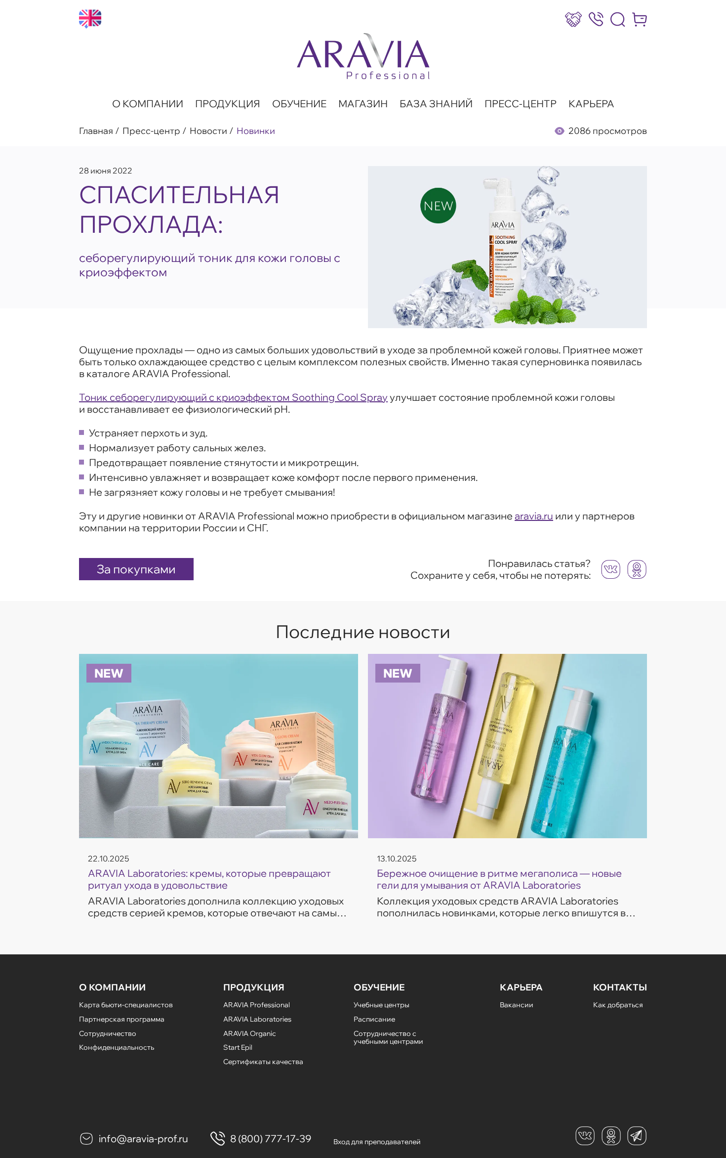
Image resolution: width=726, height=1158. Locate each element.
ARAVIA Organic (249, 1033)
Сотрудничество (107, 1033)
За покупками (136, 568)
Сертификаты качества (263, 1061)
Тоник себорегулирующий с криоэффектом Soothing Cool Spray (233, 397)
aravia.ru (534, 516)
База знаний (436, 104)
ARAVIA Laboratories (257, 1019)
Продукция (227, 104)
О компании (147, 104)
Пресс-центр (520, 104)
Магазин (363, 104)
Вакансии (516, 1004)
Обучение (299, 104)
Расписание (374, 1019)
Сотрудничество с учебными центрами (388, 1037)
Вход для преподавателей (377, 1141)
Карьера (591, 104)
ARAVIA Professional (256, 1004)
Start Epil (237, 1047)
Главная (96, 131)
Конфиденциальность (116, 1047)
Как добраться (618, 1004)
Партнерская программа (121, 1019)
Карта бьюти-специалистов (126, 1004)
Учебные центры (381, 1004)
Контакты (620, 987)
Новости (208, 131)
